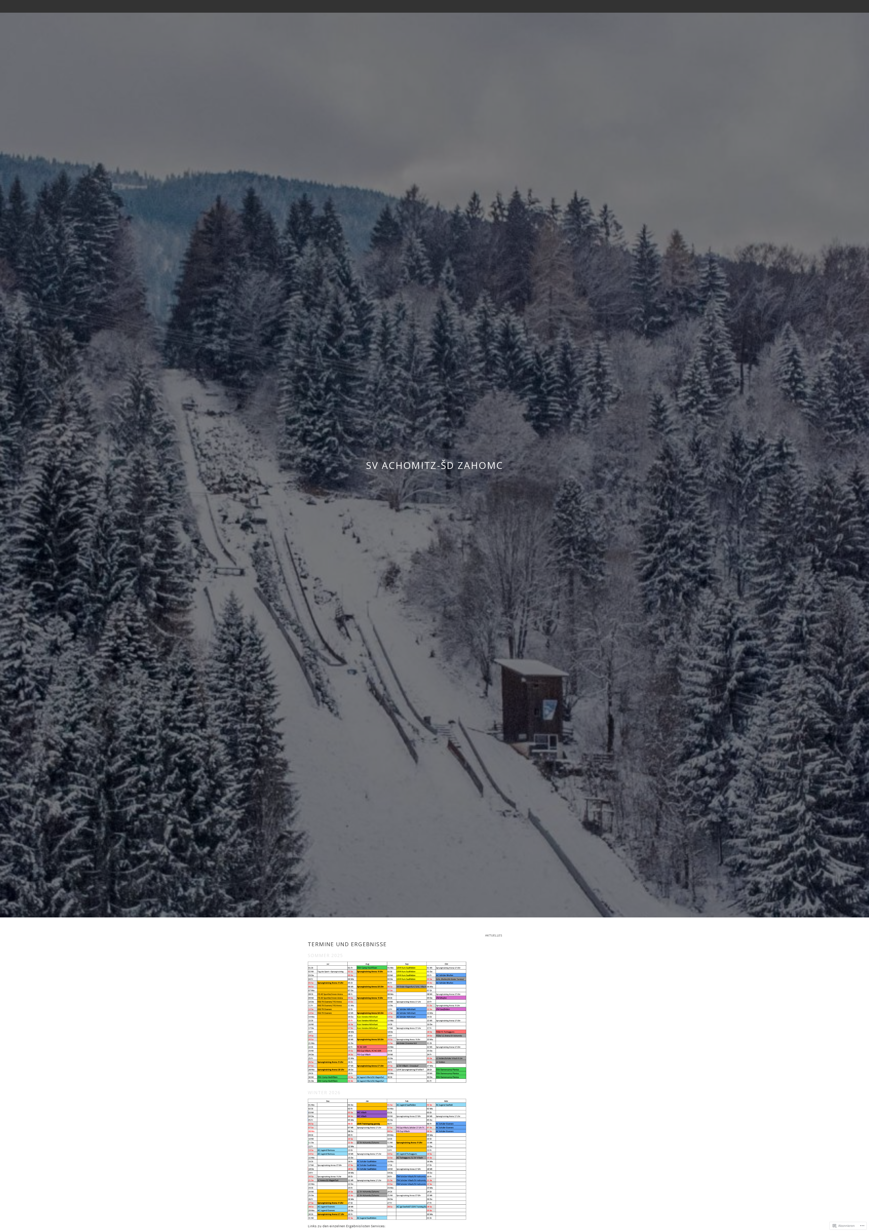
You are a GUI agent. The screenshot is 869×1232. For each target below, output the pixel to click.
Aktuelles (493, 935)
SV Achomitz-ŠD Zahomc (434, 465)
